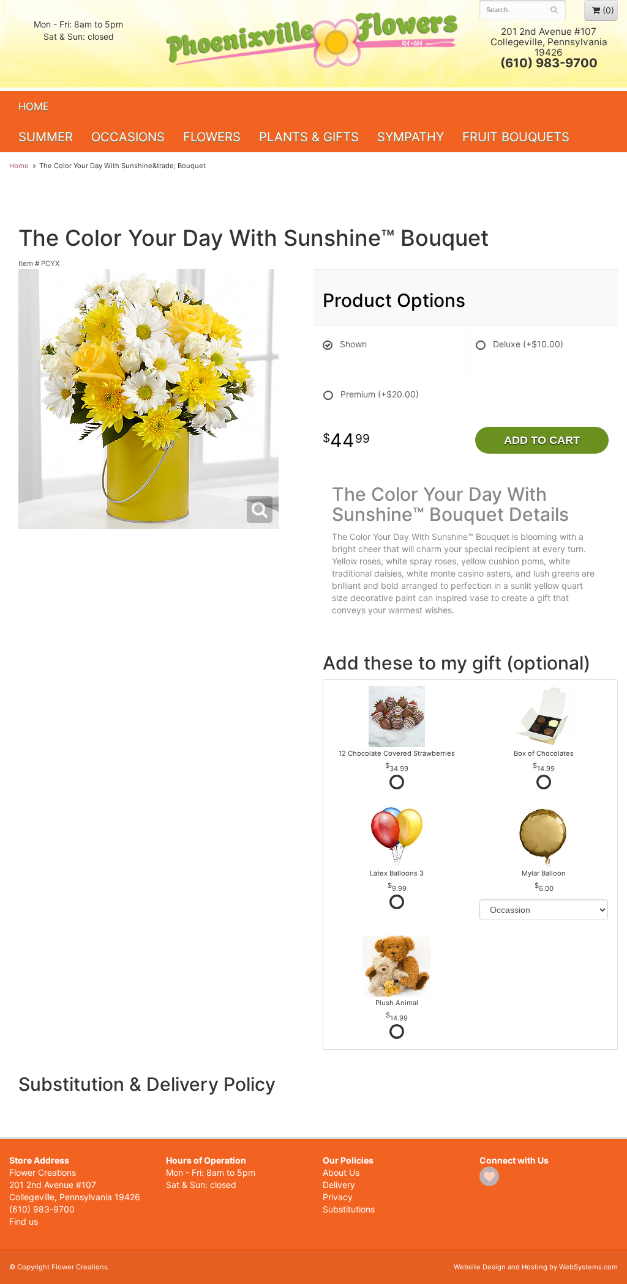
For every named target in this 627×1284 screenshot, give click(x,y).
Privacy (338, 1197)
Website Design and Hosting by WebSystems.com (536, 1267)
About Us (341, 1172)
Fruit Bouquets (515, 136)
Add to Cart (542, 440)
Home (33, 106)
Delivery (339, 1184)
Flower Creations (313, 44)
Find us (23, 1221)
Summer (45, 136)
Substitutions (349, 1209)
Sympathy (410, 136)
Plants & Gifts (309, 136)
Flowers (212, 136)
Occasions (128, 136)
